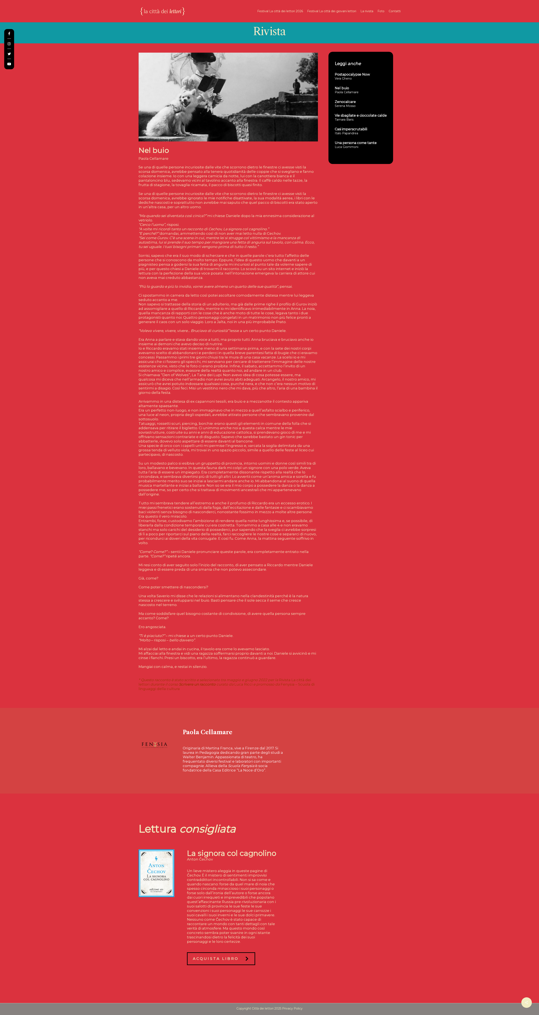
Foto (381, 11)
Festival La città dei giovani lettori (331, 11)
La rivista (366, 11)
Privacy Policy (292, 1008)
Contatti (395, 11)
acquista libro (216, 958)
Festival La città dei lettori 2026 (280, 11)
